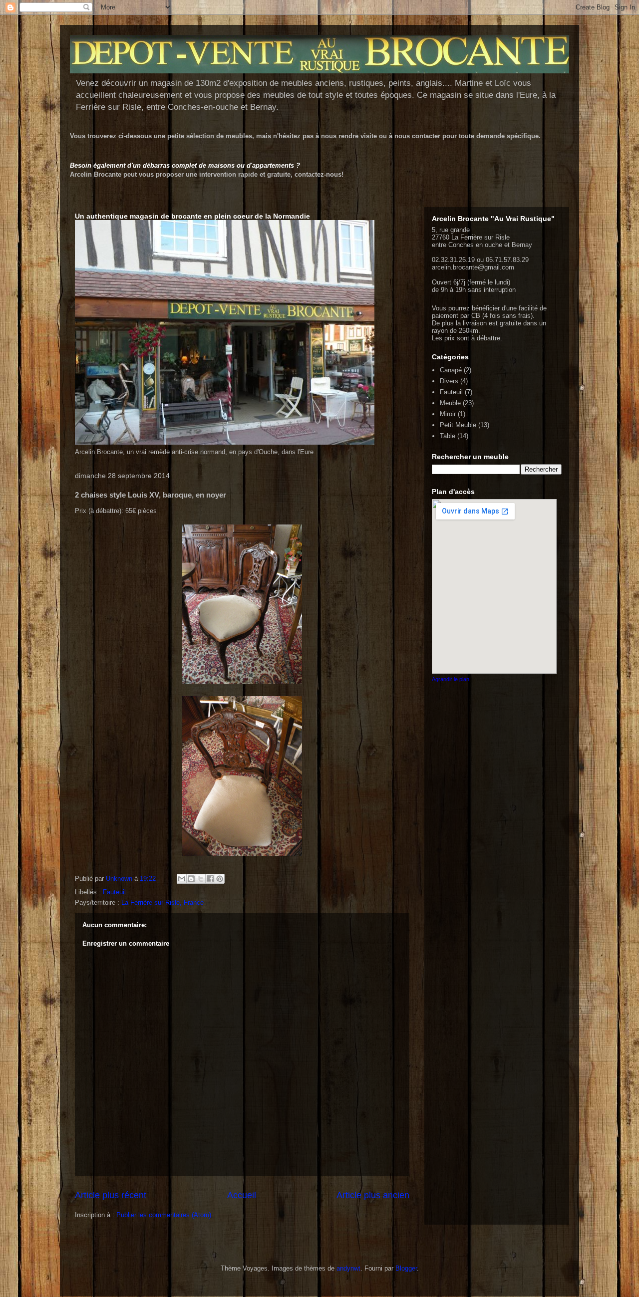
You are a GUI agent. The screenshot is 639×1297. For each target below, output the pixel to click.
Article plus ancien (372, 1195)
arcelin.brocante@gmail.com (473, 267)
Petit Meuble (458, 425)
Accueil (241, 1195)
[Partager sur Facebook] (210, 879)
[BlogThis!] (191, 879)
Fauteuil (114, 892)
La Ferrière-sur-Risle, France (162, 902)
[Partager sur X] (201, 879)
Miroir (448, 414)
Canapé (451, 370)
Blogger (406, 1268)
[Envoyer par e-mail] (182, 879)
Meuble (450, 403)
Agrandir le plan (450, 679)
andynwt (348, 1268)
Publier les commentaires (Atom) (163, 1215)
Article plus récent (110, 1195)
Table (447, 436)
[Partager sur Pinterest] (220, 879)
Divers (449, 381)
